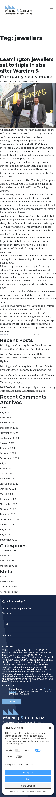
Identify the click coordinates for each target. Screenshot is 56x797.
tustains (22, 327)
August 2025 (7, 422)
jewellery (16, 320)
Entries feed (7, 581)
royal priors (31, 323)
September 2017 (9, 539)
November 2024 (9, 432)
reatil (3, 323)
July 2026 (5, 412)
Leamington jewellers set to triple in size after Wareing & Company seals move (27, 67)
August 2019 (7, 524)
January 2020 (7, 514)
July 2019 (5, 529)
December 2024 (9, 427)
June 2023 (5, 468)
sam (34, 81)
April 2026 (5, 417)
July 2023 (5, 463)
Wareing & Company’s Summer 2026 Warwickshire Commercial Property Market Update (25, 357)
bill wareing (43, 316)
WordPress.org (9, 591)
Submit (11, 701)
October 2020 (8, 509)
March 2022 (7, 493)
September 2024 (9, 437)
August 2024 (7, 442)
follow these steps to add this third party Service (26, 670)
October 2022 (8, 488)
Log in (3, 576)
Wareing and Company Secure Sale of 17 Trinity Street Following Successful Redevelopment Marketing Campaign (27, 378)
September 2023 (9, 458)
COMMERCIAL (19, 316)
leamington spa (46, 320)
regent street (15, 323)
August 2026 (7, 407)
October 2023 (8, 453)
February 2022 (8, 498)
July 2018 (5, 534)
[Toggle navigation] (51, 9)
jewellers (5, 320)
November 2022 (9, 483)
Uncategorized (8, 565)
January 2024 (7, 448)
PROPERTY (6, 555)
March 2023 (7, 473)
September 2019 (9, 519)
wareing (33, 327)
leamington (29, 320)
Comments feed (9, 586)
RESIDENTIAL (8, 560)
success (12, 327)
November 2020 (9, 504)
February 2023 (8, 478)
